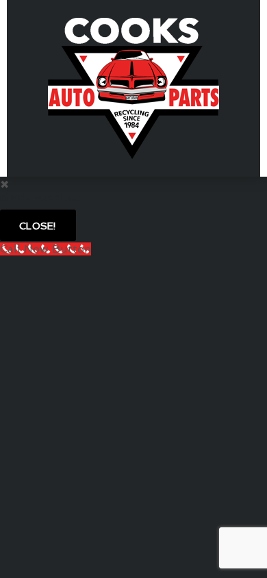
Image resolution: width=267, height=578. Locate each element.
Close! (38, 226)
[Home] (133, 87)
